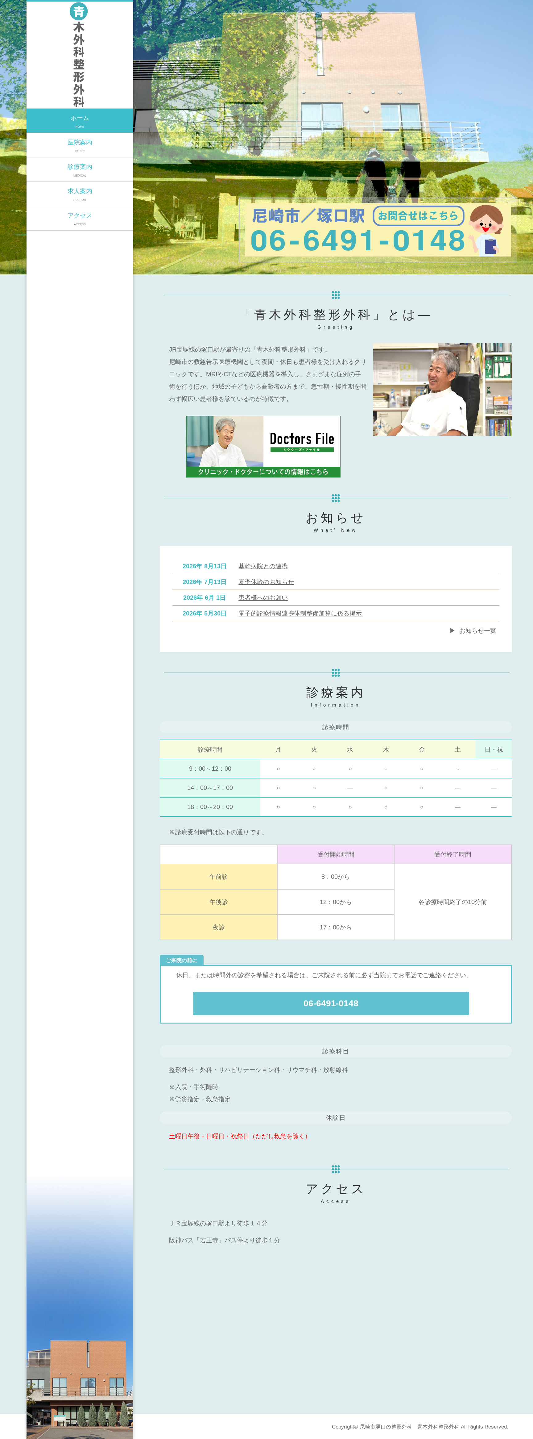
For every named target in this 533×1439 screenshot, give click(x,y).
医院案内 (80, 146)
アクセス (80, 219)
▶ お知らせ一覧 (472, 630)
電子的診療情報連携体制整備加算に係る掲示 (300, 613)
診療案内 (80, 170)
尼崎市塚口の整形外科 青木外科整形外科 (409, 1427)
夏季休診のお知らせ (266, 581)
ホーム (80, 121)
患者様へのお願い (263, 597)
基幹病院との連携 (263, 566)
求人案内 (80, 195)
